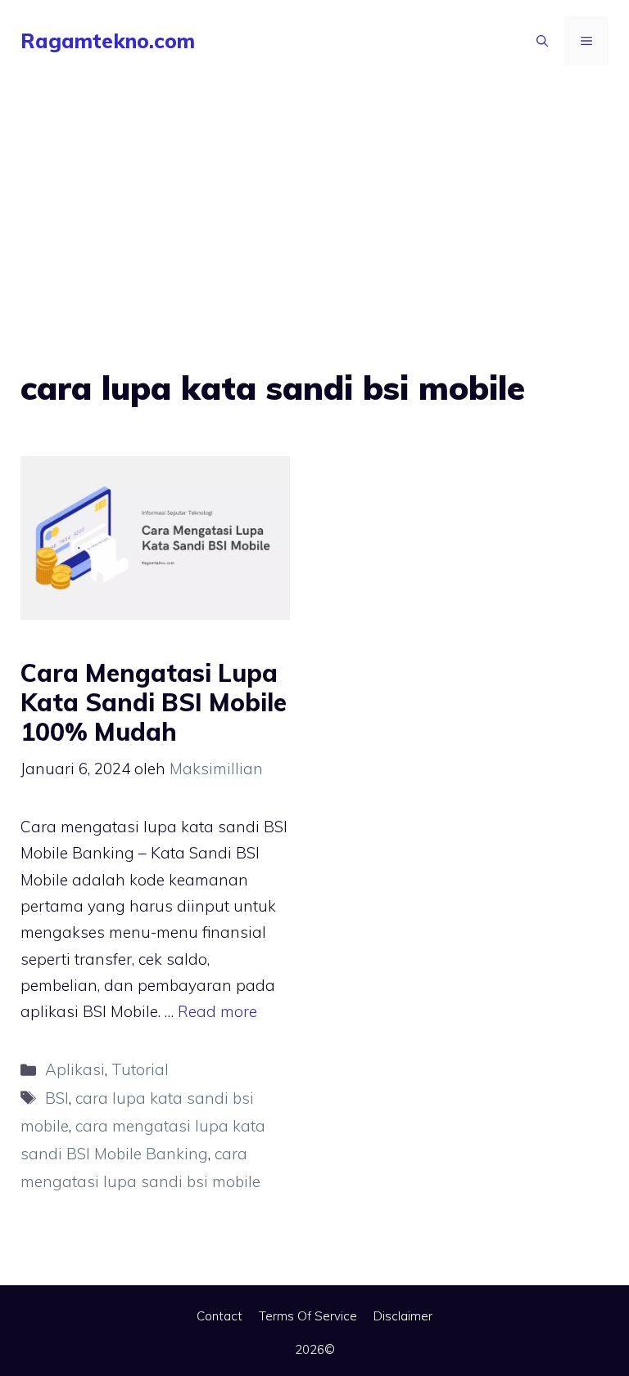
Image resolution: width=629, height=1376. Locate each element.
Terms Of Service (308, 1316)
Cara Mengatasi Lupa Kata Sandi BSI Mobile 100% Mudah (153, 702)
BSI (57, 1098)
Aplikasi (75, 1069)
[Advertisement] (314, 204)
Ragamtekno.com (107, 40)
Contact (219, 1316)
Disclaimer (402, 1316)
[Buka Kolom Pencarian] (542, 40)
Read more (217, 1011)
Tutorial (140, 1069)
